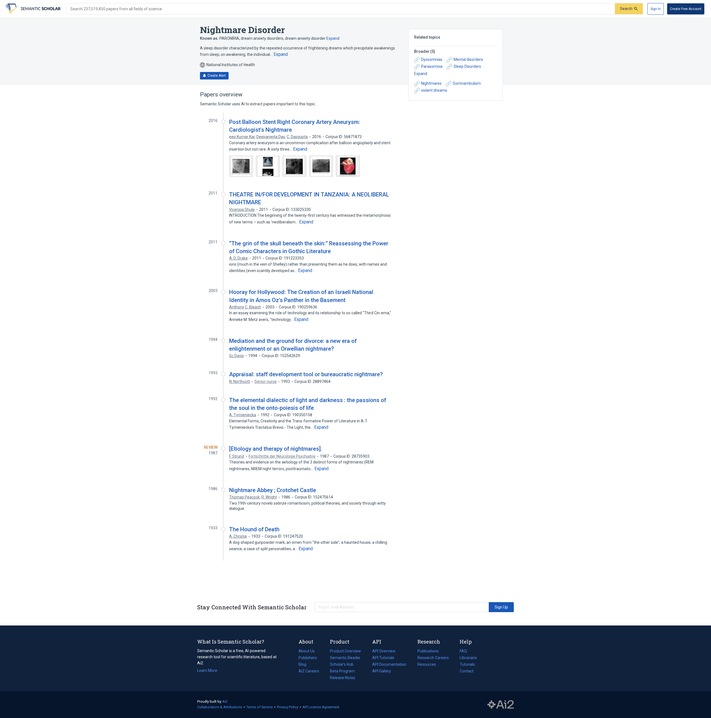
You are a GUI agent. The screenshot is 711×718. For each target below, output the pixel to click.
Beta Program (342, 671)
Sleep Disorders (467, 66)
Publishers (308, 657)
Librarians (468, 657)
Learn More (207, 670)
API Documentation (389, 665)
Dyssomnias (431, 59)
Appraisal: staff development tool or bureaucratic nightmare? (306, 374)
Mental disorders (468, 59)
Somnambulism (467, 83)
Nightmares (431, 83)
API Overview (383, 651)
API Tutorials (383, 657)
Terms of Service (259, 707)
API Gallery (381, 671)
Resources (426, 665)
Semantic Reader (345, 657)
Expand (332, 38)
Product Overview (345, 651)
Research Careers (433, 658)
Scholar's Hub (342, 664)
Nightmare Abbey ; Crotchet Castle (272, 490)
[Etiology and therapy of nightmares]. (275, 448)
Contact (467, 671)
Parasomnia (431, 66)
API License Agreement (320, 707)
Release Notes (342, 677)
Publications (428, 651)
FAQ (463, 651)
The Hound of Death (254, 529)
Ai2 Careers (309, 671)
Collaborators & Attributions (219, 707)
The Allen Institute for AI (500, 705)
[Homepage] (32, 9)
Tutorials (467, 664)
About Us (307, 651)
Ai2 (224, 701)
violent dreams (434, 90)
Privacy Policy (287, 707)
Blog (305, 665)
